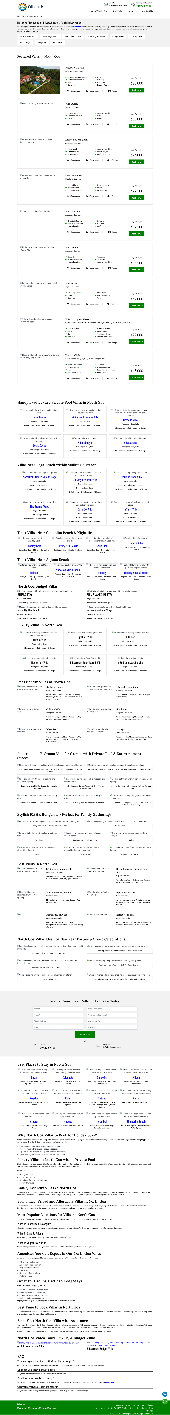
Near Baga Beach (50, 36)
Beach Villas (118, 11)
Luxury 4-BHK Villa (68, 546)
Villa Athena (130, 443)
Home (20, 16)
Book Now (136, 90)
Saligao (102, 1098)
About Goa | (120, 1405)
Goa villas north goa (33, 16)
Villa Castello (72, 211)
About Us (132, 11)
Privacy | (129, 1405)
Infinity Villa (130, 509)
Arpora (34, 1121)
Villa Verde (71, 283)
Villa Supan (71, 103)
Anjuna (136, 1077)
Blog (151, 1405)
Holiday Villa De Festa (136, 573)
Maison (34, 573)
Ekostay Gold (34, 546)
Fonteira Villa (72, 355)
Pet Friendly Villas (73, 36)
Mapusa (68, 1121)
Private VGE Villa (74, 67)
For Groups (25, 42)
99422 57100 (143, 6)
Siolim (68, 1098)
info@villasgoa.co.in (118, 5)
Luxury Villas (136, 36)
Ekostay (102, 573)
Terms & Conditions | (141, 1405)
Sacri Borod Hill (74, 175)
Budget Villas (118, 36)
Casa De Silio (85, 509)
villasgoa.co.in (129, 1413)
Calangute (67, 1077)
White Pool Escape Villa (85, 417)
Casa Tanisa (39, 417)
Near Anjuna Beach (96, 36)
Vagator (33, 1098)
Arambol (102, 1121)
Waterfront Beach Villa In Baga (39, 477)
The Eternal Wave (39, 506)
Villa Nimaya (85, 443)
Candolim (102, 1077)
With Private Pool (28, 36)
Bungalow (41, 42)
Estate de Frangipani (76, 139)
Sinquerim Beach (136, 1121)
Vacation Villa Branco (68, 570)
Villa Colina (71, 247)
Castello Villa (130, 420)
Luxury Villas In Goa (98, 11)
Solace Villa (136, 543)
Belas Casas (39, 445)
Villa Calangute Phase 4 (78, 319)
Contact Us (147, 11)
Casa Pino (102, 546)
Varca (136, 1098)
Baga (34, 1077)
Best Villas (57, 42)
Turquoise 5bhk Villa (130, 477)
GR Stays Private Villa (85, 480)
